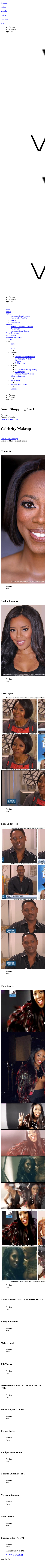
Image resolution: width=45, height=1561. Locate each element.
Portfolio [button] (9, 314)
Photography (15, 329)
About (8, 312)
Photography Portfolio (19, 318)
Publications (15, 322)
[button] (9, 419)
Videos (13, 320)
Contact (9, 340)
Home (8, 310)
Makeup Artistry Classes (20, 331)
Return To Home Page (9, 439)
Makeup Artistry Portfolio (20, 316)
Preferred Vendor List (14, 337)
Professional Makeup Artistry (22, 327)
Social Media (11, 335)
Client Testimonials (13, 333)
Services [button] (9, 325)
